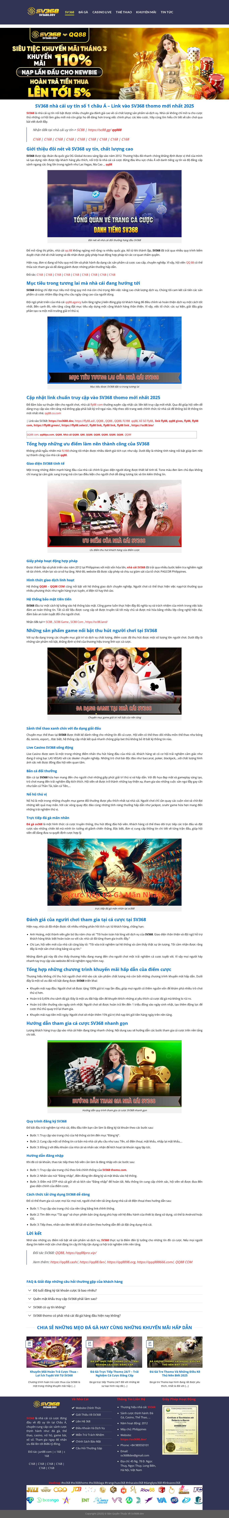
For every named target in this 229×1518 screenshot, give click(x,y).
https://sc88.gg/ (99, 129)
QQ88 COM (183, 1262)
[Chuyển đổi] (29, 1290)
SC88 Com (77, 622)
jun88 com (45, 1452)
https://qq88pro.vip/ (81, 1252)
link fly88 (161, 421)
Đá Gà (83, 12)
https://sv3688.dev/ (134, 1439)
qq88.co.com (53, 413)
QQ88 (99, 421)
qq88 (109, 164)
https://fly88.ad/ (85, 421)
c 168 (57, 1452)
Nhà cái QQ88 (71, 434)
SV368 (69, 12)
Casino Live (102, 12)
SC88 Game (61, 622)
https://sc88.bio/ (142, 425)
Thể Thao (124, 12)
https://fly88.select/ (75, 425)
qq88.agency (73, 302)
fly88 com (97, 404)
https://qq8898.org (121, 1262)
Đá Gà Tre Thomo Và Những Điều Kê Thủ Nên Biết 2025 (175, 1373)
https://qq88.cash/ (64, 1262)
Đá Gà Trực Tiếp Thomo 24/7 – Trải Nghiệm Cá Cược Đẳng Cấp (114, 1373)
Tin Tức (167, 12)
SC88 (80, 129)
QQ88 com (33, 434)
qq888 (116, 129)
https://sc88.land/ (96, 622)
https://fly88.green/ (46, 425)
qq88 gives (176, 421)
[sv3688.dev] (43, 12)
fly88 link (96, 425)
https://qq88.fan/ (92, 1262)
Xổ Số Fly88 (146, 421)
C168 (36, 139)
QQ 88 (190, 262)
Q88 (82, 434)
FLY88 (126, 421)
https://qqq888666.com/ (155, 1262)
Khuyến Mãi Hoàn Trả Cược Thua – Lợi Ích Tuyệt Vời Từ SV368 (54, 1373)
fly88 (187, 421)
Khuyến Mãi (146, 12)
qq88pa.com (47, 434)
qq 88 (68, 250)
